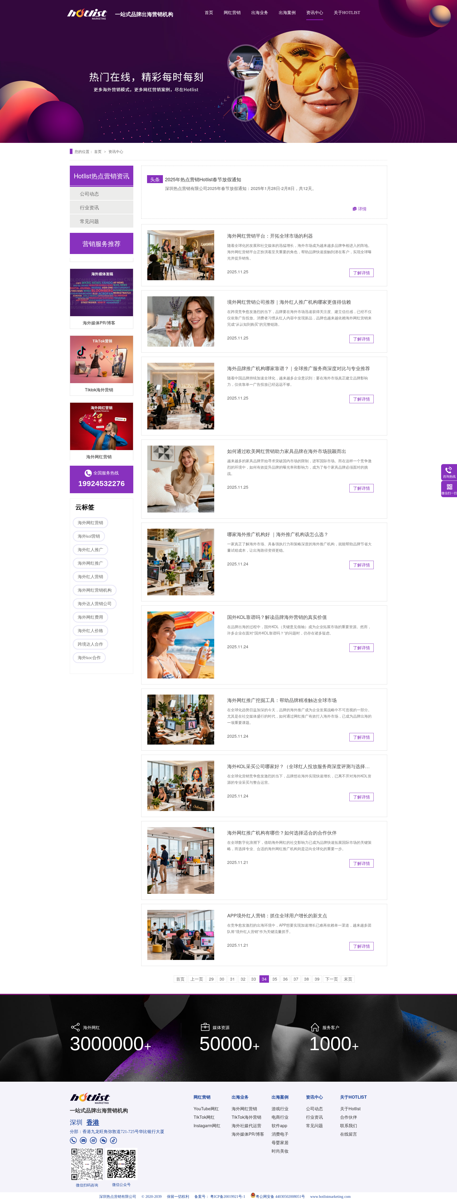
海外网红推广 (90, 563)
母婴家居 (280, 1142)
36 (285, 979)
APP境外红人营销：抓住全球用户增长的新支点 (277, 915)
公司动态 (89, 193)
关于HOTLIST (347, 12)
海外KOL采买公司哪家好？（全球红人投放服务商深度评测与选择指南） (300, 766)
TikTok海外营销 (246, 1117)
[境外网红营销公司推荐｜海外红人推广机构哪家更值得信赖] (180, 321)
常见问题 (89, 220)
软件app (279, 1125)
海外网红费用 (90, 617)
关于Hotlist (350, 1108)
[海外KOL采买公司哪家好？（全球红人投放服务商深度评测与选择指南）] (180, 786)
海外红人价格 (90, 630)
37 (296, 979)
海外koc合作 (89, 657)
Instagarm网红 (207, 1125)
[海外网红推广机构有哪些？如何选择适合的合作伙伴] (180, 860)
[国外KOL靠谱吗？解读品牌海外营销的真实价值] (180, 644)
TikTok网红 (204, 1117)
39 (317, 979)
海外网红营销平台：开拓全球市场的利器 (270, 235)
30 (222, 979)
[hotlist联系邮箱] (83, 1141)
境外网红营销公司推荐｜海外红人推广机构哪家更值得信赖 (289, 301)
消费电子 (280, 1134)
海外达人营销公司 (95, 603)
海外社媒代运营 (246, 1125)
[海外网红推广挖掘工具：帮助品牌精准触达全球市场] (180, 720)
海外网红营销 (99, 443)
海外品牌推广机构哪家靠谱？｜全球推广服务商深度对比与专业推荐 (298, 368)
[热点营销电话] (73, 1141)
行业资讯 (89, 207)
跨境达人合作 (90, 644)
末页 (348, 979)
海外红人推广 (90, 549)
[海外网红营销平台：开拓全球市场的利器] (180, 255)
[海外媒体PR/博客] (101, 279)
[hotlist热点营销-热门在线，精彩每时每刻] (228, 71)
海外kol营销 (89, 536)
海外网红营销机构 (95, 590)
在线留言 (348, 1134)
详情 (362, 209)
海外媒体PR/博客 (99, 309)
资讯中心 (314, 12)
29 (211, 979)
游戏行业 (280, 1108)
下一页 (331, 979)
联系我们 (348, 1125)
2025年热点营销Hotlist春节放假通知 (203, 179)
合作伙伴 (348, 1117)
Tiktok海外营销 (99, 376)
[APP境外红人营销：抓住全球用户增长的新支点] (180, 935)
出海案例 (287, 12)
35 (274, 979)
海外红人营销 (90, 576)
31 (232, 979)
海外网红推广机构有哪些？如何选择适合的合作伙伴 (282, 832)
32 (243, 979)
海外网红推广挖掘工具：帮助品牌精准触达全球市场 (282, 699)
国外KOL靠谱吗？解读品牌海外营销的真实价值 (277, 616)
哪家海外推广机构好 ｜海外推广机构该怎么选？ (277, 534)
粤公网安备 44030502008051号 (280, 1197)
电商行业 (280, 1117)
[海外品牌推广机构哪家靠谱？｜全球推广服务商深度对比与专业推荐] (180, 396)
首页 (209, 12)
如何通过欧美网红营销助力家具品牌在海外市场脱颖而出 (286, 450)
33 (253, 979)
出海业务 (259, 12)
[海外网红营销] (101, 413)
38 (306, 979)
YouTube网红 (206, 1108)
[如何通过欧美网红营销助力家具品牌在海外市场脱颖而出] (180, 479)
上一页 (196, 979)
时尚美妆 (280, 1151)
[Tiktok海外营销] (101, 346)
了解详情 (361, 273)
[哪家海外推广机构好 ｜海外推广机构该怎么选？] (180, 562)
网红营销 (232, 12)
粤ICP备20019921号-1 (227, 1197)
